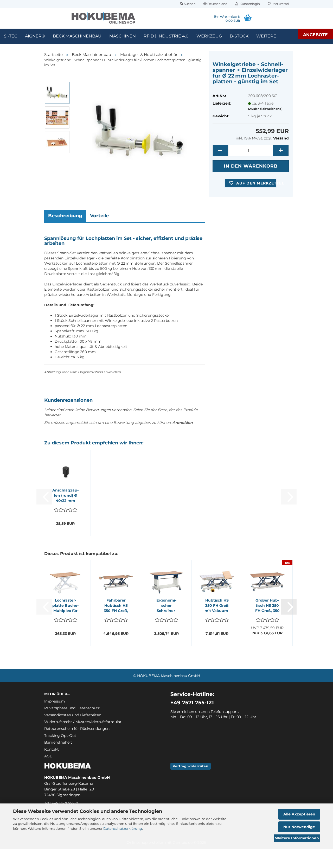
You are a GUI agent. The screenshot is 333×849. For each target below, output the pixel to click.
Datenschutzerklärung (122, 828)
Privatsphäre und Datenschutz (72, 708)
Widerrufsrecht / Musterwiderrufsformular (82, 721)
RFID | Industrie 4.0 (166, 36)
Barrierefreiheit (58, 742)
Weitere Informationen (297, 838)
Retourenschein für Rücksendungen (77, 728)
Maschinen (122, 36)
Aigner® (35, 36)
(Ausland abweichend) (265, 109)
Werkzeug (209, 36)
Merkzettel (280, 4)
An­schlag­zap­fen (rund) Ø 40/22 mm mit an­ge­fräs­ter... (65, 495)
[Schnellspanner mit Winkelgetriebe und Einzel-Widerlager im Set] (140, 129)
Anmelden (182, 422)
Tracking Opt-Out (60, 735)
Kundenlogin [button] (249, 4)
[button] (215, 4)
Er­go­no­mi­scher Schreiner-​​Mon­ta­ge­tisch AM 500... (166, 605)
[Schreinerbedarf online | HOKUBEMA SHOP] (103, 18)
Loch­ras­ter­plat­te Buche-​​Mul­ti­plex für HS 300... (65, 605)
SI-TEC (10, 36)
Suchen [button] (189, 4)
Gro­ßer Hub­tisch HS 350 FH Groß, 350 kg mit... (267, 605)
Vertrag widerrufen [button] (190, 766)
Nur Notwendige (299, 827)
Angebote (315, 34)
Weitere (266, 36)
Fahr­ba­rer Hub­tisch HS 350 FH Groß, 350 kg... (116, 605)
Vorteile (99, 216)
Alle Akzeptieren (299, 814)
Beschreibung (65, 216)
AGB (48, 756)
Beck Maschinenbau (77, 36)
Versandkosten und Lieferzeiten (72, 715)
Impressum (54, 701)
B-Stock (239, 36)
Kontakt (51, 749)
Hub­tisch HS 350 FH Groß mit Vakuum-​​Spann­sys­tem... (216, 605)
